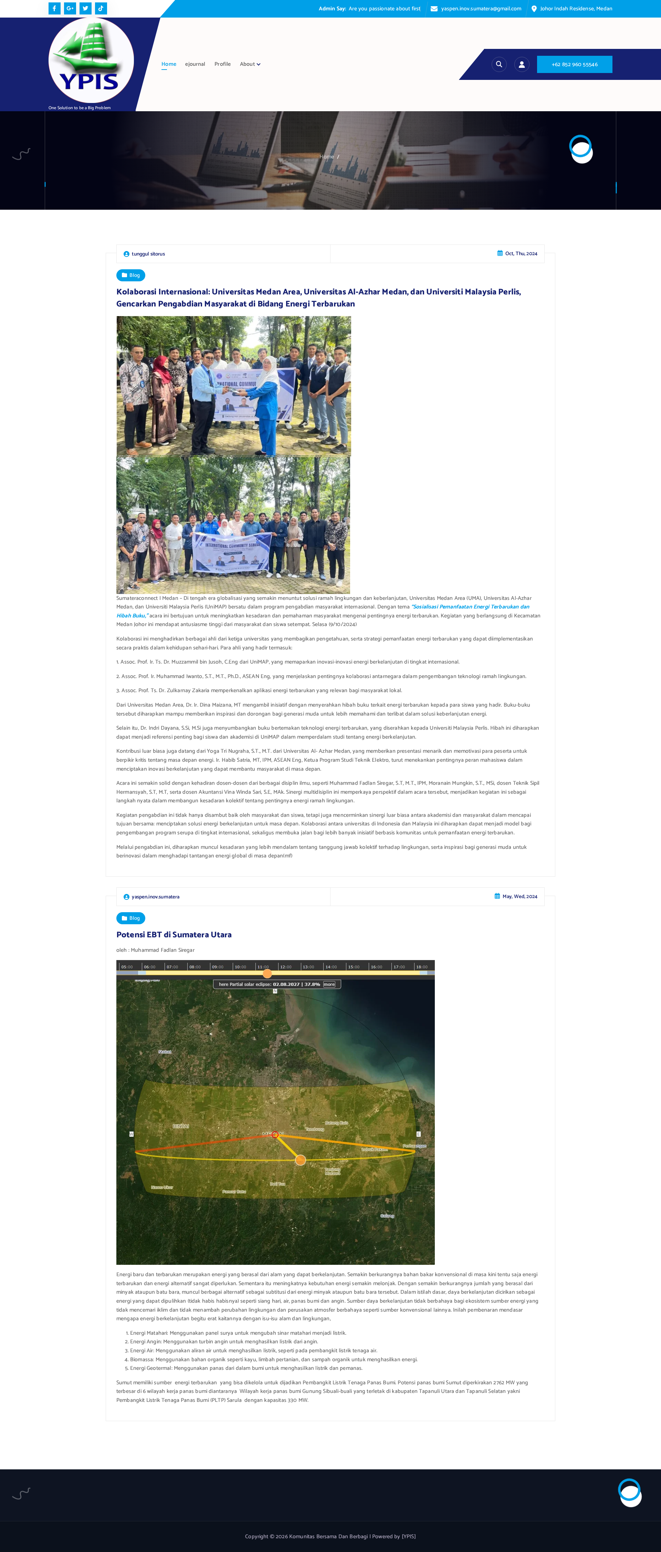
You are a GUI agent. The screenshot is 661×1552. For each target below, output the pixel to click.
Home (168, 64)
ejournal (195, 64)
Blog (134, 275)
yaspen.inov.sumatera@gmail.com (481, 9)
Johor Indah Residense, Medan (576, 9)
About (247, 64)
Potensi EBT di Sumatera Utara (174, 935)
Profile (222, 64)
